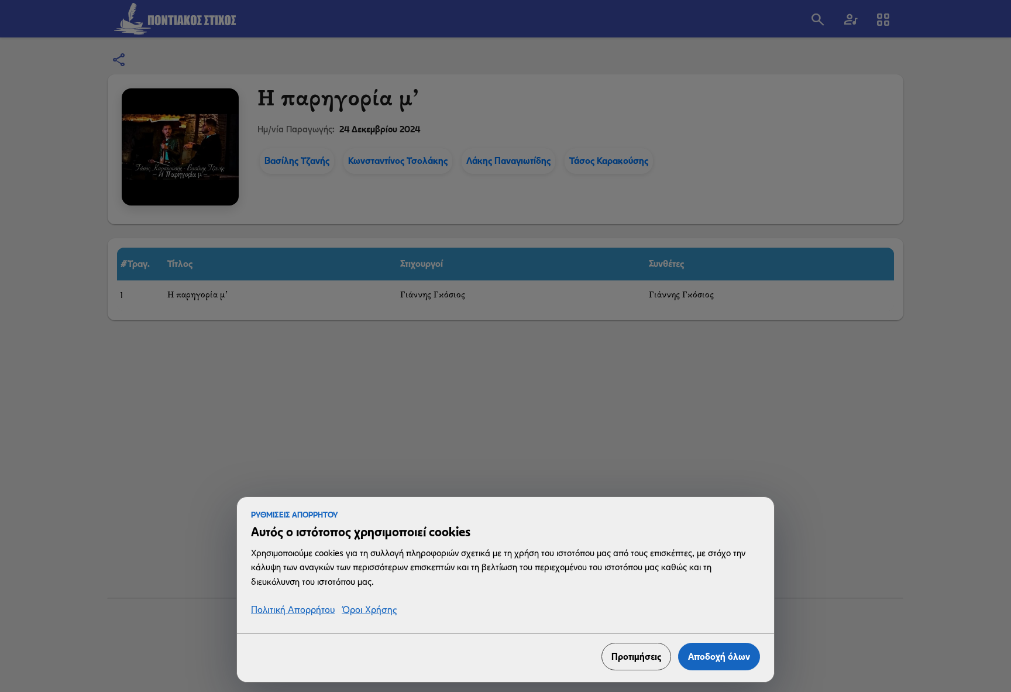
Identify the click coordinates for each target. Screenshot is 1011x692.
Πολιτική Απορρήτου (293, 610)
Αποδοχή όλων (719, 656)
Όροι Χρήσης (369, 610)
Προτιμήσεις (636, 656)
